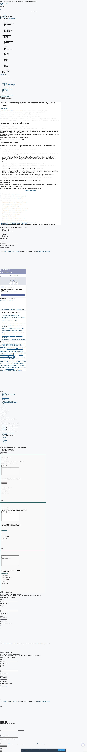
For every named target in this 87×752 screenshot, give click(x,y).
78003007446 (14, 280)
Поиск (1, 96)
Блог (5, 25)
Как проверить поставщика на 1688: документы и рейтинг (13, 381)
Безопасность (12, 349)
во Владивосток (6, 54)
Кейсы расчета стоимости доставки (7, 80)
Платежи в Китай (5, 361)
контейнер (2, 370)
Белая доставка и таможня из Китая (7, 9)
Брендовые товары (4, 353)
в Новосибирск (6, 59)
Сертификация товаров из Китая (7, 67)
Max (4, 441)
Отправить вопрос (13, 275)
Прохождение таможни (9, 365)
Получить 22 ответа (4, 3)
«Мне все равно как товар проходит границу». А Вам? (13, 328)
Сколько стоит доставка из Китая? (19, 195)
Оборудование (6, 42)
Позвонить (5, 442)
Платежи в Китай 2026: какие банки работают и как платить (14, 339)
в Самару (5, 61)
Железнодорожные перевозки (8, 30)
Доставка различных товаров (6, 35)
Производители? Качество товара (8, 363)
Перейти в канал (3, 452)
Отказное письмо (6, 70)
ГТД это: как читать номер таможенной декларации (12, 330)
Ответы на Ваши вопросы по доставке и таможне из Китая (12, 309)
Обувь (5, 43)
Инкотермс (16, 355)
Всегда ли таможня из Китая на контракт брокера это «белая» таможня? (14, 223)
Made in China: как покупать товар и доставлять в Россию (13, 322)
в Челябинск (6, 66)
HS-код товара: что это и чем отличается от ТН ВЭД (12, 384)
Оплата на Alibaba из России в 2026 (9, 320)
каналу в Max (20, 197)
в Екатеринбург (6, 55)
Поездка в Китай (14, 361)
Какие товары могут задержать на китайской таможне (13, 385)
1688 (2, 347)
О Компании (4, 393)
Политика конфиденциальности (8, 433)
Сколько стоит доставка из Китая (8, 394)
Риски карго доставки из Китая (6, 300)
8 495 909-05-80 (3, 429)
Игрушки (5, 38)
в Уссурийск (6, 64)
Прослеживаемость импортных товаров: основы (9, 304)
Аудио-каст (4, 349)
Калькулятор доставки (5, 71)
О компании (4, 20)
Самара (19, 365)
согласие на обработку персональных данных (11, 251)
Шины (5, 48)
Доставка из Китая (7, 355)
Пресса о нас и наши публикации (9, 23)
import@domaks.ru (12, 18)
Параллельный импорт (19, 360)
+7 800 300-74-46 (3, 686)
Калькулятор (4, 91)
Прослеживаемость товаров (20, 363)
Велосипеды (6, 37)
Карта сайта (4, 434)
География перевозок (7, 24)
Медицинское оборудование (8, 41)
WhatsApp (5, 440)
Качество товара (20, 357)
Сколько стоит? (5, 90)
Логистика (2, 358)
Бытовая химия (6, 36)
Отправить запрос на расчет (30, 190)
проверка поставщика (17, 370)
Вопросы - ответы (5, 398)
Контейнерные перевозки (8, 29)
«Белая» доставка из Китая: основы (15, 193)
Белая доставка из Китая (6, 76)
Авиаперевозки (6, 32)
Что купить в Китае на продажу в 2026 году (10, 315)
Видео (14, 353)
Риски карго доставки (5, 77)
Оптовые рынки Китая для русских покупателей (11, 386)
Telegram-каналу (14, 197)
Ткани (5, 47)
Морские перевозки (7, 31)
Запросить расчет (3, 74)
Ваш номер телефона (4, 728)
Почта (4, 437)
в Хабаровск (6, 65)
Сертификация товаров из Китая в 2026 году (11, 387)
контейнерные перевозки (9, 370)
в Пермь (5, 60)
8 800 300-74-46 (3, 17)
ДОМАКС (2, 4)
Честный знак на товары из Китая (8, 401)
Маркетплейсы (13, 358)
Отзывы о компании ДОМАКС (10, 84)
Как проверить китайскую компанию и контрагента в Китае (14, 389)
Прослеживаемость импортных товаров (8, 81)
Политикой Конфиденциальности (43, 251)
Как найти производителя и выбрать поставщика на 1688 (13, 380)
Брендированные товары (20, 351)
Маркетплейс (6, 358)
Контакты (3, 72)
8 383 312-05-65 (3, 427)
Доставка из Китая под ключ (6, 26)
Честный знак (10, 369)
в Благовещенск (6, 53)
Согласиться (61, 750)
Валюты (10, 353)
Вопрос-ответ (21, 353)
